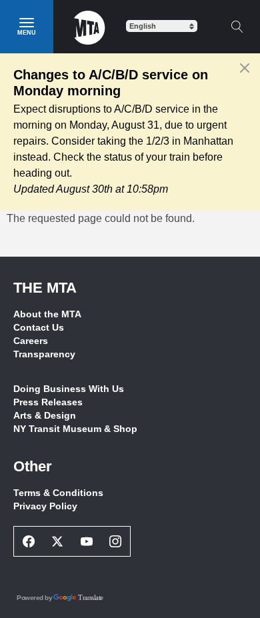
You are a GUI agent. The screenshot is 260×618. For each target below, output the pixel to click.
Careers (30, 340)
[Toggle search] (236, 26)
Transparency (44, 354)
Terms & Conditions (58, 492)
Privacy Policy (45, 506)
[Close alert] (245, 68)
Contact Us (38, 327)
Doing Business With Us (68, 388)
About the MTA (47, 314)
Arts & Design (44, 415)
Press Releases (48, 402)
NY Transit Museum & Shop (75, 428)
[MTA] (89, 26)
